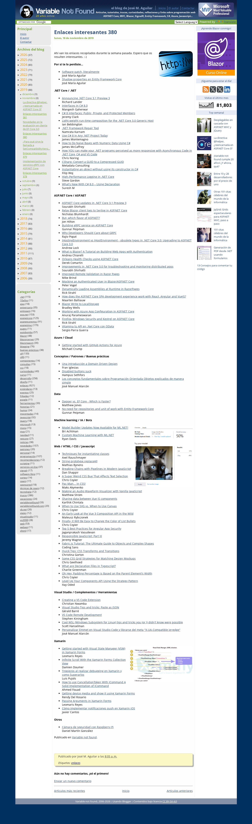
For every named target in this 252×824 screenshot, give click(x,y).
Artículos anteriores (180, 791)
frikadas (24, 396)
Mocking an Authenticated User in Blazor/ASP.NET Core (98, 281)
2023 (24, 70)
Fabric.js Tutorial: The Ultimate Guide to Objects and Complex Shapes (108, 543)
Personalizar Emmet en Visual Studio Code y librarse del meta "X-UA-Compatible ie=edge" (121, 630)
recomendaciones (30, 459)
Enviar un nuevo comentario (72, 781)
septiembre (29, 185)
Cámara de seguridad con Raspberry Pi (88, 727)
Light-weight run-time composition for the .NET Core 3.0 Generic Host (108, 120)
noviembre (29, 98)
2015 (24, 233)
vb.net (23, 509)
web (22, 523)
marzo (26, 206)
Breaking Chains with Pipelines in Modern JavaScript (96, 469)
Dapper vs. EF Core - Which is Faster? (86, 401)
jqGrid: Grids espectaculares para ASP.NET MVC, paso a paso (222, 216)
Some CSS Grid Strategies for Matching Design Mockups (99, 558)
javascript (25, 417)
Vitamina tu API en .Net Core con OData (88, 326)
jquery (23, 420)
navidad (24, 435)
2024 (24, 64)
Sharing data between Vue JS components (89, 499)
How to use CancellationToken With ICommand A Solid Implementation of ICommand (94, 684)
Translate (230, 22)
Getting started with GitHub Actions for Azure (92, 345)
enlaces (24, 385)
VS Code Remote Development (82, 615)
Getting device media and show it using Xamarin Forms (98, 693)
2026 (24, 55)
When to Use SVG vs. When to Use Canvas (89, 506)
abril (25, 201)
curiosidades (27, 371)
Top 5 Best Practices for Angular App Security (91, 528)
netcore (24, 438)
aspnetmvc (26, 325)
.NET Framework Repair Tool (80, 128)
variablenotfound (29, 502)
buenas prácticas (29, 350)
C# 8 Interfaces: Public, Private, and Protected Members (98, 113)
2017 (24, 223)
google (24, 399)
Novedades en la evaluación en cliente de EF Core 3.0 (35, 125)
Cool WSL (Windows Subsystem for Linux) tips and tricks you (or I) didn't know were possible (122, 622)
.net (22, 296)
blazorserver (27, 339)
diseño (23, 381)
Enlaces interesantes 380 (85, 32)
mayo (26, 197)
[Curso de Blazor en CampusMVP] (216, 74)
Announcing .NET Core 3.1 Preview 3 (86, 98)
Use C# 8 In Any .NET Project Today (85, 135)
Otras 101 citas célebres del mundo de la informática (222, 197)
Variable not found (84, 737)
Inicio (162, 8)
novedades (26, 445)
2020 (24, 84)
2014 (24, 238)
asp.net (24, 314)
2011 (24, 253)
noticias (24, 442)
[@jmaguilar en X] (213, 91)
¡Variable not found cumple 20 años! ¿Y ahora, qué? (223, 161)
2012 (24, 248)
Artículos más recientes (69, 791)
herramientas (27, 403)
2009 (24, 263)
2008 (24, 268)
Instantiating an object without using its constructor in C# (100, 169)
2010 (24, 258)
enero (26, 214)
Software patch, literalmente (80, 72)
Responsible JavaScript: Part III (82, 536)
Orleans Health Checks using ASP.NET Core (90, 259)
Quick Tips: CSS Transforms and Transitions (90, 551)
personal (25, 452)
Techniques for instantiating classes (85, 454)
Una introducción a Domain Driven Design (90, 364)
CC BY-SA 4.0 (169, 801)
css (22, 367)
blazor (23, 335)
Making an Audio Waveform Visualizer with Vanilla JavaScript (102, 491)
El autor (174, 8)
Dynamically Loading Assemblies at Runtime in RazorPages (101, 289)
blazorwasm (26, 342)
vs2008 (24, 520)
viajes (23, 513)
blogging (25, 346)
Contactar (188, 8)
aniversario (26, 307)
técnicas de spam (29, 488)
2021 (24, 79)
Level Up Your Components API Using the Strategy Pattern (100, 581)
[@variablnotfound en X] (220, 91)
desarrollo (25, 378)
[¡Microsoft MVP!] (216, 16)
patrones (25, 449)
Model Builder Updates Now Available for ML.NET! (95, 427)
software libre (27, 474)
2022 (24, 74)
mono (23, 427)
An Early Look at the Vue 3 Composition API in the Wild (97, 513)
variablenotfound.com (32, 505)
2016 (24, 228)
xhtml (23, 530)
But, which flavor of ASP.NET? (81, 218)
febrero (27, 210)
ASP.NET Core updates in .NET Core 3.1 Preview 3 (94, 203)
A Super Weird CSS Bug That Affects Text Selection (95, 476)
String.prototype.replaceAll (79, 461)
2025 (24, 59)
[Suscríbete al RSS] (206, 91)
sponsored (26, 484)
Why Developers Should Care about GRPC (89, 233)
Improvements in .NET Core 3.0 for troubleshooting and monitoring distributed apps (117, 266)
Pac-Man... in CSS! (74, 484)
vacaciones (26, 498)
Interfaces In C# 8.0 (75, 106)
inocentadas (26, 413)
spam (23, 481)
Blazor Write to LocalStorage (80, 304)
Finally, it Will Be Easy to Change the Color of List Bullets (99, 521)
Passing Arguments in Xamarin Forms (86, 701)
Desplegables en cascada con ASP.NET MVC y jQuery (223, 125)
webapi (24, 527)
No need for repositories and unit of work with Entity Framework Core (108, 409)
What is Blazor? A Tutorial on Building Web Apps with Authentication (107, 251)
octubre (27, 181)
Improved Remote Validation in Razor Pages (91, 274)
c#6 (22, 357)
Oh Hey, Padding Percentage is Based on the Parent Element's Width (107, 573)
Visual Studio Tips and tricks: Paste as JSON (90, 607)
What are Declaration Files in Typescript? (89, 566)
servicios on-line (29, 466)
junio (25, 193)
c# (21, 353)
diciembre (28, 94)
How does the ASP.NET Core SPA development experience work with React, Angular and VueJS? (124, 296)
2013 (24, 243)
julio (25, 189)
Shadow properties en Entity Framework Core (92, 79)
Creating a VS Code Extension (81, 600)
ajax (22, 303)
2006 (24, 278)
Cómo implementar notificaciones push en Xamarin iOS (98, 708)
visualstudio (26, 516)
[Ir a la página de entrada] (53, 10)
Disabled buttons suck (76, 371)
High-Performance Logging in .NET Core (88, 177)
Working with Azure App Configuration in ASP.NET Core (98, 311)
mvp (22, 431)
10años (24, 300)
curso (23, 374)
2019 (24, 89)
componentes (27, 360)
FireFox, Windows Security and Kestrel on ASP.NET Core (98, 319)
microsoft (25, 424)
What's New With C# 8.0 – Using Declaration (91, 184)
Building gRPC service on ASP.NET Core (87, 225)
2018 (24, 218)
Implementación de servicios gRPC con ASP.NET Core (34, 164)
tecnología (26, 491)
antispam (25, 311)
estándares (26, 388)
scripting (25, 463)
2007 (24, 273)
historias (25, 406)
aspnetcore (26, 318)
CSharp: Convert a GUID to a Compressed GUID (93, 162)
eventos (24, 392)
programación (28, 456)
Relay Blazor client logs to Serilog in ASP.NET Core (94, 210)
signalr (24, 470)
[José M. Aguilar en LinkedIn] (227, 91)
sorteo (23, 477)
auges (23, 328)
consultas (25, 364)
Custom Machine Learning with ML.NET (88, 435)
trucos (23, 495)
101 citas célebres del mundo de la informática (221, 235)
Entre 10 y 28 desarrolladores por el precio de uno (223, 179)
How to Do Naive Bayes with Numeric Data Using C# (96, 143)
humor (23, 410)
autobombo (26, 332)
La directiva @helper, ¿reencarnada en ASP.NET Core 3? (35, 105)
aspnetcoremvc (28, 321)
